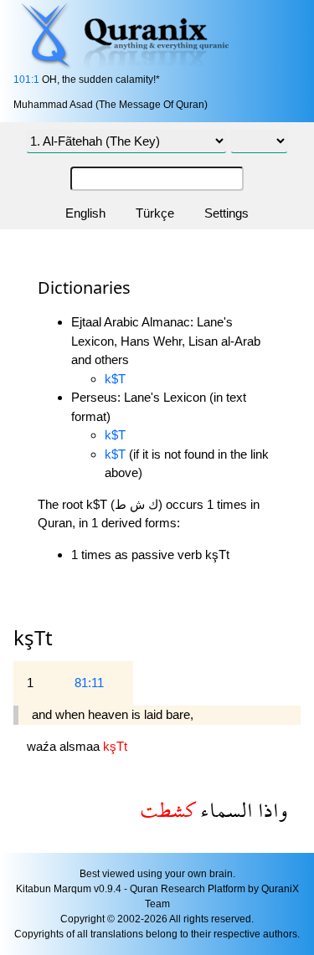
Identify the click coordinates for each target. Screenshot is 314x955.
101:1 (26, 79)
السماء (224, 810)
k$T (115, 379)
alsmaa (81, 746)
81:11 (89, 682)
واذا (270, 810)
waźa (43, 746)
